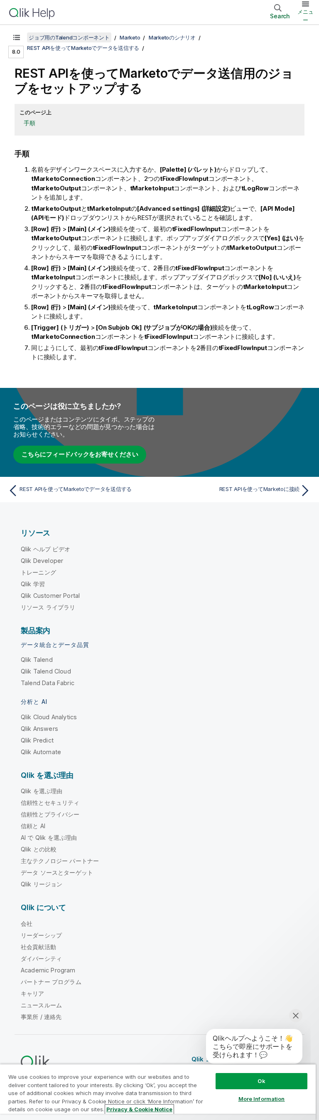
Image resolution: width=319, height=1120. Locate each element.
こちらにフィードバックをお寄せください (80, 454)
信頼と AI (33, 825)
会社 (26, 923)
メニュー (305, 15)
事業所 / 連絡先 (41, 1016)
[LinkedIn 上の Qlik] (274, 1059)
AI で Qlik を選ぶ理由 (49, 837)
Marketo (130, 37)
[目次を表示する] (16, 37)
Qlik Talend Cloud (46, 671)
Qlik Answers (39, 728)
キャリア (32, 993)
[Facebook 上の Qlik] (290, 1059)
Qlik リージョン (42, 884)
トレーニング (38, 572)
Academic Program (48, 970)
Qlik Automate (41, 751)
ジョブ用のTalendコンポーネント (69, 37)
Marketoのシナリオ (172, 37)
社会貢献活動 (38, 946)
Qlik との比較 (38, 849)
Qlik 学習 (33, 583)
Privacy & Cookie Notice (139, 1109)
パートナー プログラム (51, 981)
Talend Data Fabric (47, 682)
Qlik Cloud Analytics (49, 716)
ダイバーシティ (41, 958)
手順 (29, 122)
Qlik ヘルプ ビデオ (45, 549)
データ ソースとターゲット (57, 872)
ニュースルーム (41, 1005)
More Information (261, 1098)
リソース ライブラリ (48, 607)
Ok (261, 1081)
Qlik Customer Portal (50, 595)
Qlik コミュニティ (217, 1059)
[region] (158, 1092)
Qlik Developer (42, 560)
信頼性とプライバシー (50, 814)
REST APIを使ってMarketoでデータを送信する (83, 47)
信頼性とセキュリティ (50, 802)
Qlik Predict (37, 740)
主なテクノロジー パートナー (60, 860)
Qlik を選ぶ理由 (42, 790)
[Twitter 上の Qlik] (259, 1059)
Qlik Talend (37, 659)
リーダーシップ (41, 935)
